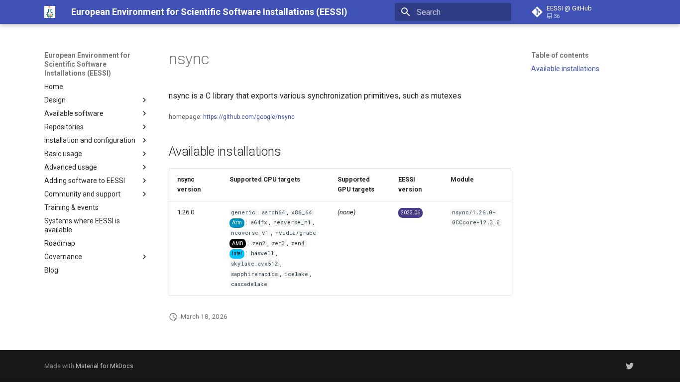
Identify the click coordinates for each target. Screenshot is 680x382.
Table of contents (560, 55)
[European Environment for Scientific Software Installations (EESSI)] (49, 12)
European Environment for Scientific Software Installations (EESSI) (87, 64)
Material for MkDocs (104, 366)
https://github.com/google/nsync (249, 116)
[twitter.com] (630, 366)
